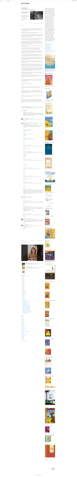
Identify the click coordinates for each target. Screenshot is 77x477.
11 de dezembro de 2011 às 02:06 (29, 206)
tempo (22, 339)
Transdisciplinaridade (25, 304)
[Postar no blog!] (28, 107)
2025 (22, 276)
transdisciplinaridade (24, 340)
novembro (24, 292)
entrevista (23, 324)
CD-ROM (23, 319)
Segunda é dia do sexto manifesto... (26, 302)
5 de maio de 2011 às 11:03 (29, 167)
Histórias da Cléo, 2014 (48, 45)
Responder (24, 116)
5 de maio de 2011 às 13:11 (29, 196)
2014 (22, 286)
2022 (22, 279)
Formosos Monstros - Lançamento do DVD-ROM (28, 311)
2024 (22, 277)
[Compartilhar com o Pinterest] (30, 107)
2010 (22, 290)
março (23, 299)
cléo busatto (25, 3)
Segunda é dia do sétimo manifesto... (27, 300)
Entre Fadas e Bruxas (48, 46)
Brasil (22, 318)
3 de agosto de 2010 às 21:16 (30, 118)
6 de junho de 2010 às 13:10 (31, 112)
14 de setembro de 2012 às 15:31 (30, 218)
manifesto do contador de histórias (25, 331)
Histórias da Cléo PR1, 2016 (49, 44)
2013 (22, 287)
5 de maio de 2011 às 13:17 (29, 200)
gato (22, 327)
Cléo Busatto (24, 118)
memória (23, 332)
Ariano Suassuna (24, 301)
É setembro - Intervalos (27, 270)
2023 (22, 278)
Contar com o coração (25, 303)
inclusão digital (23, 328)
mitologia (23, 333)
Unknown (24, 196)
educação (23, 323)
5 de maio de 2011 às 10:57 (29, 151)
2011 (22, 289)
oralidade (23, 335)
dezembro (24, 291)
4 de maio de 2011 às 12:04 (29, 129)
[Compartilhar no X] (29, 107)
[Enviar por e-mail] (27, 107)
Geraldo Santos (25, 218)
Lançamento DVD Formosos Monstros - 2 (27, 310)
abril (23, 298)
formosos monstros (24, 326)
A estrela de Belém (23, 244)
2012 (22, 288)
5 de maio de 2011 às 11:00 (29, 159)
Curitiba (23, 322)
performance (23, 336)
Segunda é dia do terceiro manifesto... (27, 312)
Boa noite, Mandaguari (48, 49)
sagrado (23, 337)
